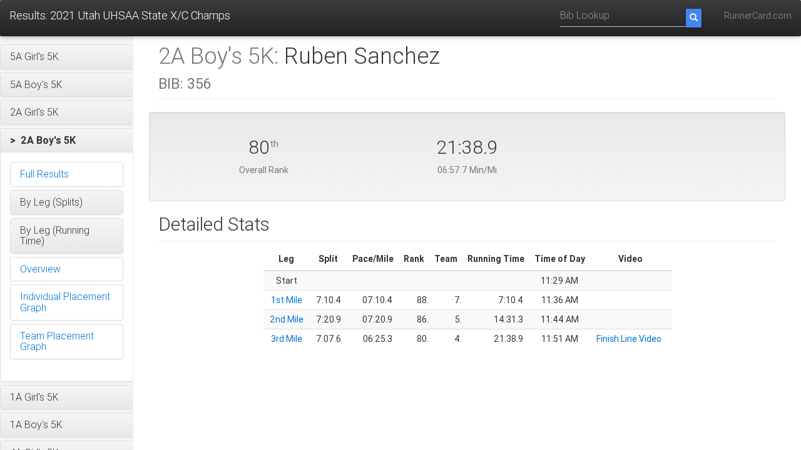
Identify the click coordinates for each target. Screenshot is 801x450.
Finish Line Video (628, 338)
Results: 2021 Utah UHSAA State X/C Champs (119, 15)
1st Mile (286, 300)
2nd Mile (287, 319)
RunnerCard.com (758, 15)
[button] (67, 57)
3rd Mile (286, 338)
